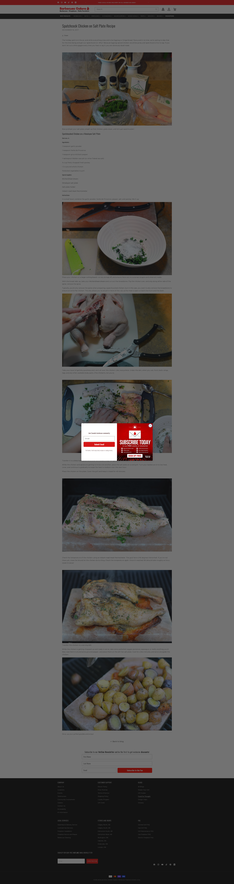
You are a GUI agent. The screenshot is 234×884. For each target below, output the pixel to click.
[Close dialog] (150, 425)
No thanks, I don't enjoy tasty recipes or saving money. (99, 450)
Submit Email (99, 444)
